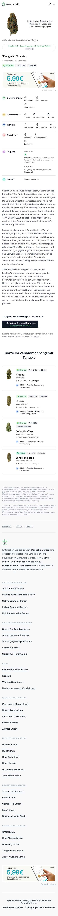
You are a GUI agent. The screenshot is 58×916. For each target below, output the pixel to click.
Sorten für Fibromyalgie (14, 654)
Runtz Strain (9, 763)
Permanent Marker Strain (15, 704)
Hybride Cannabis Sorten (15, 613)
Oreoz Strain (8, 797)
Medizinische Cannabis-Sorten (18, 594)
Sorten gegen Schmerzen (16, 635)
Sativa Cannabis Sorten (14, 601)
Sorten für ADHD (11, 647)
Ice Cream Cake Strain (14, 716)
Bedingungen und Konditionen (18, 688)
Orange (27, 117)
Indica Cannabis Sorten (14, 607)
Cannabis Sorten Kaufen (15, 669)
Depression (28, 127)
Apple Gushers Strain (13, 856)
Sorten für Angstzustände (16, 629)
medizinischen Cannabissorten (19, 565)
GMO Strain (8, 832)
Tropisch (50, 117)
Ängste (53, 127)
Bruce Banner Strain (13, 769)
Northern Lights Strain (14, 816)
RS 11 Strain (8, 750)
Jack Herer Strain (11, 775)
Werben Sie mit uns (48, 90)
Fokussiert (28, 100)
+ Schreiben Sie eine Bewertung (20, 324)
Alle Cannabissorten (13, 588)
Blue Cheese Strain (12, 838)
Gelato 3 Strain (10, 722)
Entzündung (41, 127)
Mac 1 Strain (8, 810)
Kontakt (6, 675)
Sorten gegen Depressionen (17, 641)
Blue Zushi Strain (11, 757)
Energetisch (29, 107)
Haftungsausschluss (13, 907)
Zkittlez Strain (9, 728)
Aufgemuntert (41, 100)
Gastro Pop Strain (11, 803)
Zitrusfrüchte (38, 117)
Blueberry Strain (11, 844)
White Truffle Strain (12, 791)
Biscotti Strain (9, 744)
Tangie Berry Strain (12, 850)
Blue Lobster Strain (12, 710)
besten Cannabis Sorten (36, 549)
